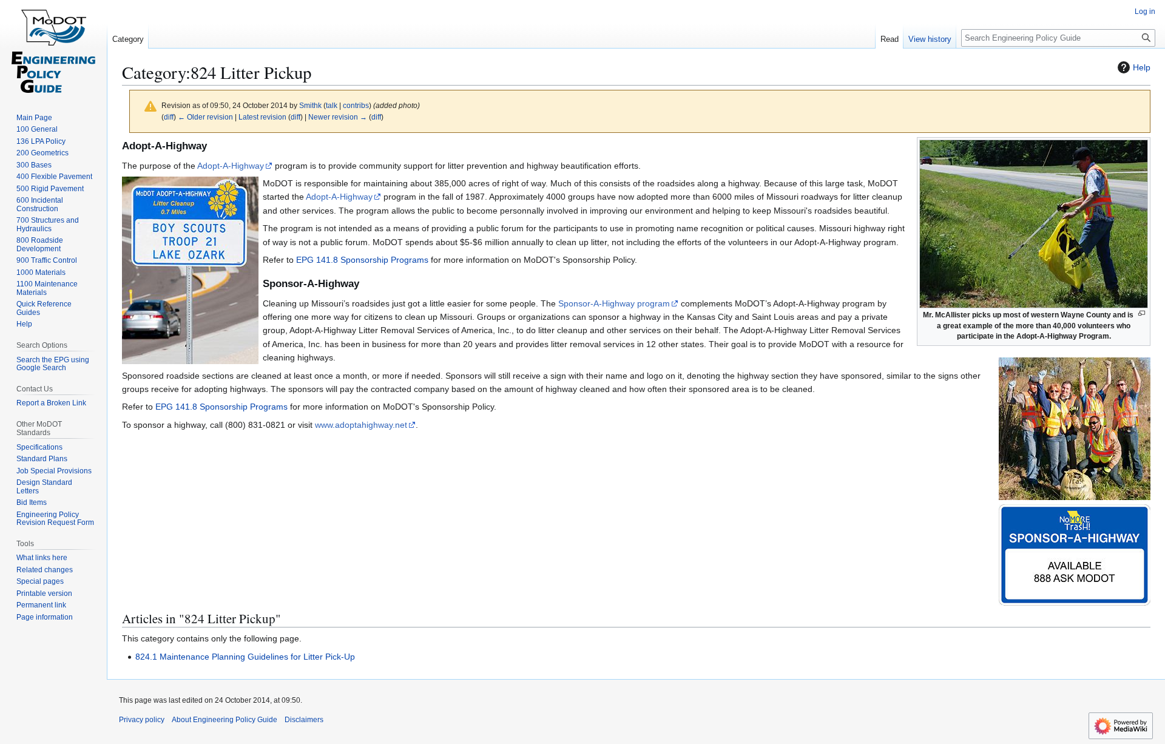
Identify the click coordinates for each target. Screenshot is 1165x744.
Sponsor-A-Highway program (614, 303)
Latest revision (262, 117)
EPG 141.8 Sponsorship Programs (362, 260)
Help (1141, 67)
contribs (356, 105)
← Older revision (205, 117)
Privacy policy (141, 719)
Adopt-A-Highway (230, 166)
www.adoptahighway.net (361, 425)
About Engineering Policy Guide (224, 719)
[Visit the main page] (53, 48)
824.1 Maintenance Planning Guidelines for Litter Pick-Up (245, 656)
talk (331, 105)
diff (169, 117)
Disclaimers (304, 719)
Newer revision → (337, 117)
